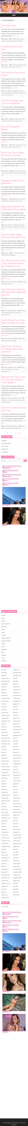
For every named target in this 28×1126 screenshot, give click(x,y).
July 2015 (15, 678)
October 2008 (16, 875)
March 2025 (4, 695)
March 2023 (4, 732)
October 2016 (4, 880)
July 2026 (3, 669)
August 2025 (4, 684)
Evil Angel (13, 39)
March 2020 (4, 809)
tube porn (9, 284)
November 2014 (17, 695)
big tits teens (23, 282)
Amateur (3, 615)
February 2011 (16, 798)
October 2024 (4, 701)
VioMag (8, 1122)
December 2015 (17, 672)
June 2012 (15, 769)
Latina (3, 646)
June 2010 (15, 821)
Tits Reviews (4, 452)
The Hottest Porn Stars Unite (13, 74)
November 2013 (17, 729)
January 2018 (4, 855)
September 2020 (5, 801)
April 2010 (15, 826)
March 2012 (16, 772)
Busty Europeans (5, 638)
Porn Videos (12, 201)
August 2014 (16, 704)
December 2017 (5, 858)
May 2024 (3, 707)
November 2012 (17, 758)
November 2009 (17, 838)
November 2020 (5, 795)
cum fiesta (10, 400)
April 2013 (15, 746)
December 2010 (17, 803)
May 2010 (15, 823)
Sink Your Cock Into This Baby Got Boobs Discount (12, 349)
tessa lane (16, 400)
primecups (4, 284)
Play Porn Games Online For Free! (14, 409)
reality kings (13, 340)
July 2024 (3, 704)
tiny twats (7, 402)
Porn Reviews (4, 906)
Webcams (3, 661)
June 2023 (3, 726)
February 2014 (16, 721)
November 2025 (5, 681)
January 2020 (4, 812)
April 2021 (3, 786)
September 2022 (5, 744)
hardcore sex (18, 121)
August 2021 (4, 778)
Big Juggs (3, 440)
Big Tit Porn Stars (15, 253)
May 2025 (3, 689)
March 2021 (4, 789)
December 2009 (17, 835)
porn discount (12, 41)
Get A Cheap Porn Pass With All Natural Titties (13, 321)
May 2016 (3, 892)
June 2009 (15, 852)
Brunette (9, 338)
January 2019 (4, 835)
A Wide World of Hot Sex (12, 48)
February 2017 (5, 869)
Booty (3, 632)
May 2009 (15, 855)
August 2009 (16, 846)
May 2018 (3, 852)
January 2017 (4, 872)
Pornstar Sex (19, 201)
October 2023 (4, 718)
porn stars (4, 95)
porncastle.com (5, 314)
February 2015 (16, 689)
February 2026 (5, 678)
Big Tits (5, 91)
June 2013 (15, 741)
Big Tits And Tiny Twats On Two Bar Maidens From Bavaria (13, 379)
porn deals (7, 340)
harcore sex (10, 147)
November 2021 (5, 769)
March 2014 (16, 718)
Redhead (3, 655)
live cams (15, 93)
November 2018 (5, 840)
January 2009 (16, 866)
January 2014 (16, 724)
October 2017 (4, 860)
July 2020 (3, 803)
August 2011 (16, 783)
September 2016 (5, 883)
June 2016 (3, 889)
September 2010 (17, 812)
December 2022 (5, 738)
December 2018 (5, 838)
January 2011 (16, 801)
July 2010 (15, 818)
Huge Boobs (17, 227)
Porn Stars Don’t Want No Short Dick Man (13, 154)
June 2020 (3, 806)
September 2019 (5, 818)
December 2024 (5, 698)
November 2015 (17, 675)
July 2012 (15, 766)
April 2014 (15, 715)
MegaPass (5, 39)
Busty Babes (10, 227)
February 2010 (16, 829)
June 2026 (3, 672)
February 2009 (16, 863)
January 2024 (4, 712)
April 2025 (3, 692)
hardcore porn (20, 39)
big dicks (13, 171)
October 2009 (16, 840)
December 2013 (17, 726)
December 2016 (5, 875)
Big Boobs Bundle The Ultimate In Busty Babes (14, 208)
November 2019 (5, 815)
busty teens (4, 400)
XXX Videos (19, 41)
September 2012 (17, 764)
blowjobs (13, 145)
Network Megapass (10, 255)
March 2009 (16, 860)
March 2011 (16, 795)
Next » (19, 433)
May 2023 (3, 729)
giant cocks (10, 173)
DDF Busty (22, 310)
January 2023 (4, 735)
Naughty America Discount (18, 199)
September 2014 (17, 701)
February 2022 (5, 761)
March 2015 (16, 687)
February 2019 (5, 832)
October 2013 (16, 732)
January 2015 (16, 692)
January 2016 (16, 669)
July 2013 (15, 738)
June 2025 (3, 687)
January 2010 (16, 832)
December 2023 (5, 715)
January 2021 (4, 792)
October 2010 (16, 809)
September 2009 (17, 843)
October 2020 (4, 798)
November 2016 (5, 878)
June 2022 (3, 749)
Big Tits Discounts (6, 443)
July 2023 (3, 724)
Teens (15, 367)
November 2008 (17, 872)
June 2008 (15, 886)
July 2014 (15, 707)
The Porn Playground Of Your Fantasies (12, 102)
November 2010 (17, 806)
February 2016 (5, 897)
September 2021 (5, 775)
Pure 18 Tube (4, 446)
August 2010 (16, 815)
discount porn (18, 119)
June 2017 (3, 863)
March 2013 (16, 749)
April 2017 (3, 866)
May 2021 (3, 783)
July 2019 (3, 823)
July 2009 (15, 849)
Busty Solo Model (5, 641)
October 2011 (16, 778)
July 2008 (15, 883)
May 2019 (3, 829)
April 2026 (3, 675)
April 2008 (15, 892)
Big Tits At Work (5, 624)
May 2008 (15, 889)
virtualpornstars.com (16, 428)
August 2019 (4, 821)
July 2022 (3, 746)
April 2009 (15, 858)
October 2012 (16, 761)
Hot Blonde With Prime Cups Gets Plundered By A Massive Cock (13, 263)
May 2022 (3, 752)
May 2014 (15, 712)
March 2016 (4, 895)
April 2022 (3, 755)
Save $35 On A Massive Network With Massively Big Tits (14, 292)
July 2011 (15, 786)
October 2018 (4, 843)
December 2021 (5, 766)
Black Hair (4, 626)
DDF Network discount (7, 312)
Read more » (16, 36)
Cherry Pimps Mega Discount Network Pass (13, 236)
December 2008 (17, 869)
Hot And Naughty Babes (11, 128)
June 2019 (3, 826)
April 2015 (15, 684)
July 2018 (3, 849)
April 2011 (15, 792)
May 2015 (15, 681)
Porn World (12, 67)
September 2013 (17, 735)
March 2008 (16, 895)
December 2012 (17, 755)
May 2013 (15, 744)
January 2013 (16, 752)
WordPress (14, 1124)
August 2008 (16, 880)
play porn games (6, 428)
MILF (2, 652)
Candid (3, 643)
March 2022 (4, 758)
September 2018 (5, 846)
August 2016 (4, 886)
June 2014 (15, 709)
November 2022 (5, 741)
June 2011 (15, 789)
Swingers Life (4, 449)
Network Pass (5, 41)
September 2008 (17, 878)
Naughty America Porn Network (13, 182)
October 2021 (4, 772)
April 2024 (3, 709)
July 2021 (3, 781)
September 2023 (5, 721)
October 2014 (16, 698)
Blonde (9, 282)
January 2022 (4, 764)
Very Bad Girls (9, 25)
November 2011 (17, 775)
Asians (3, 618)
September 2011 (17, 781)
